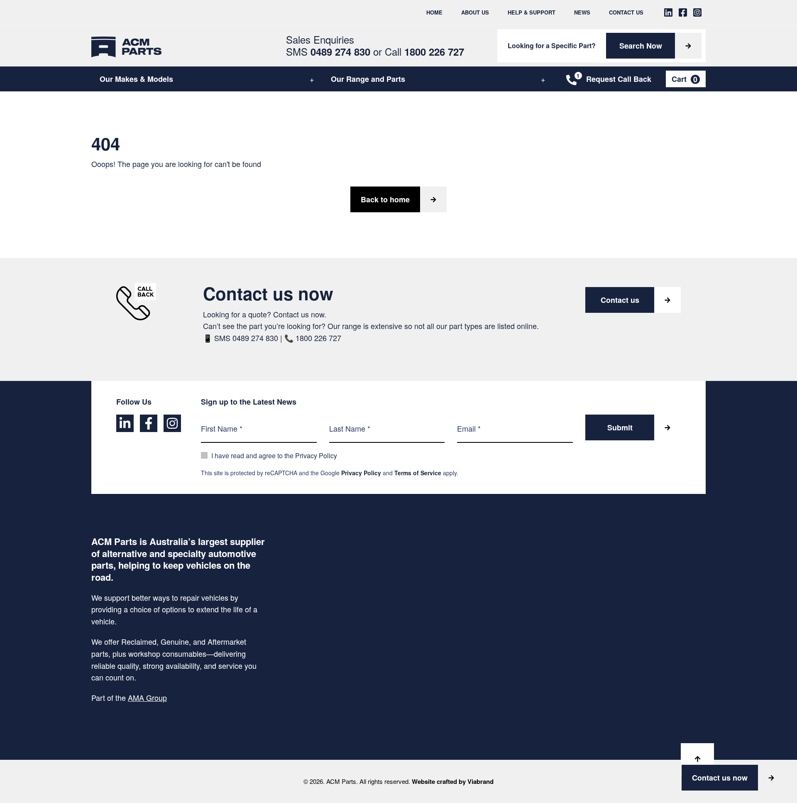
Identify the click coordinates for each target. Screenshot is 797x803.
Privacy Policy (316, 455)
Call (424, 51)
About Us (475, 12)
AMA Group (147, 697)
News (582, 12)
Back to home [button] (385, 199)
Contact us (620, 300)
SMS (328, 51)
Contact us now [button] (720, 777)
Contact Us (626, 12)
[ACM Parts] (126, 45)
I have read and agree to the (274, 455)
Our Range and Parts (368, 79)
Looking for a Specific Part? (552, 45)
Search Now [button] (640, 45)
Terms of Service (417, 473)
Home (434, 12)
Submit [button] (620, 427)
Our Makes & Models (136, 79)
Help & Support (531, 12)
